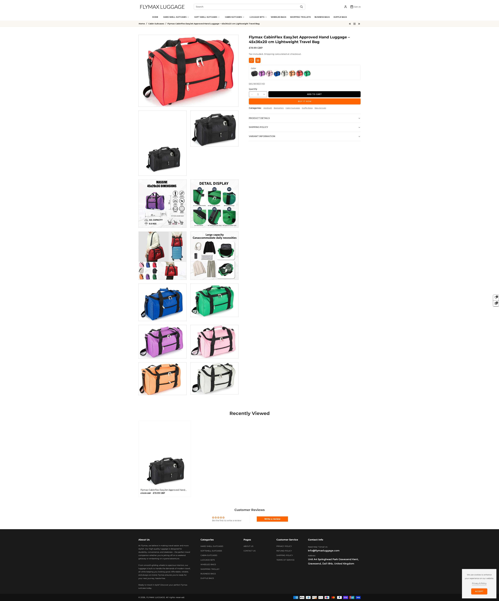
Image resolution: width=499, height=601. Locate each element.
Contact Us (250, 551)
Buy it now (304, 101)
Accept (479, 591)
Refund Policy (284, 551)
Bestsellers (279, 108)
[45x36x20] (354, 23)
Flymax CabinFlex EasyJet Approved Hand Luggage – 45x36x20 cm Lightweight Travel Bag (163, 490)
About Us (248, 546)
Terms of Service (285, 560)
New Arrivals (320, 108)
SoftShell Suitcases (211, 551)
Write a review (272, 519)
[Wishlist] (251, 60)
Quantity (253, 89)
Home (142, 24)
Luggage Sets (208, 560)
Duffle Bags (307, 108)
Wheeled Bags (208, 564)
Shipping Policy (284, 555)
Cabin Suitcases (156, 24)
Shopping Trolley (210, 569)
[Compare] (258, 60)
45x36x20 (267, 108)
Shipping (269, 54)
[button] (175, 17)
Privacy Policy (284, 546)
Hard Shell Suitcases (212, 546)
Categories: (255, 108)
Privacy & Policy (479, 583)
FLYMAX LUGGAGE (155, 597)
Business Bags (208, 574)
